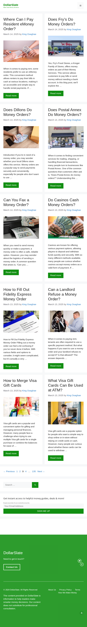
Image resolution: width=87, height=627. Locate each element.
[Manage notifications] (81, 613)
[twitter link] (79, 561)
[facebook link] (82, 564)
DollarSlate (10, 4)
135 (34, 471)
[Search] (35, 485)
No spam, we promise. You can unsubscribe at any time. (16, 503)
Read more (11, 95)
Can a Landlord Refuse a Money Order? (62, 294)
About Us (52, 590)
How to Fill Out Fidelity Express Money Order (17, 294)
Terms (77, 590)
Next (41, 471)
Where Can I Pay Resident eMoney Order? (18, 24)
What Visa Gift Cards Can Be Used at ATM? (65, 385)
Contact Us (12, 567)
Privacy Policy (65, 590)
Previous (9, 471)
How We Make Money (67, 593)
